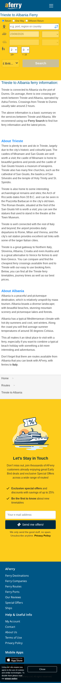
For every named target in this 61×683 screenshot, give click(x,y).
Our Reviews (13, 597)
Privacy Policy (42, 535)
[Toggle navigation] (51, 6)
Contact (10, 627)
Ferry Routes (13, 586)
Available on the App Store (14, 660)
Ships (8, 608)
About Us (11, 632)
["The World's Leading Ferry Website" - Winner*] (13, 5)
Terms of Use (13, 637)
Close (42, 669)
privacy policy (11, 678)
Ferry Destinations (17, 575)
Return (8, 21)
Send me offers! (33, 524)
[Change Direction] (56, 27)
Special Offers (14, 602)
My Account (12, 621)
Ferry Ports (12, 592)
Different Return (36, 21)
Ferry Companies (16, 581)
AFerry (10, 569)
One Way (19, 21)
